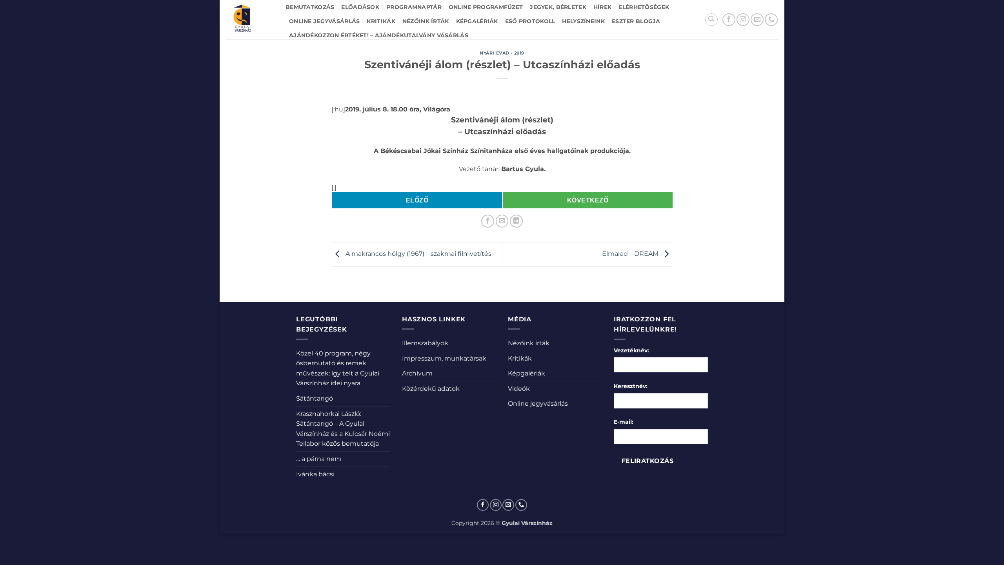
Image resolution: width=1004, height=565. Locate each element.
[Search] (711, 19)
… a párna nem (318, 459)
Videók (519, 388)
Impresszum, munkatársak (444, 358)
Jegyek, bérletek (558, 7)
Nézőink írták (425, 21)
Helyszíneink (583, 21)
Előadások (360, 7)
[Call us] (771, 19)
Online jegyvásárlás (324, 21)
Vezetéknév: (631, 350)
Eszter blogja (636, 21)
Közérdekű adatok (431, 388)
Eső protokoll (530, 21)
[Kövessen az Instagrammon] (743, 19)
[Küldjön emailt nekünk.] (757, 19)
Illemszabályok (425, 343)
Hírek (602, 7)
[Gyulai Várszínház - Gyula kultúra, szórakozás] (250, 19)
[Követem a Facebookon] (728, 19)
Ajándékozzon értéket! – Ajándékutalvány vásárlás (378, 35)
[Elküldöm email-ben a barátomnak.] (502, 221)
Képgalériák (477, 21)
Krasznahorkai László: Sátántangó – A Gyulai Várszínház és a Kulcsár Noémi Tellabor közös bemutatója (343, 429)
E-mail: (623, 421)
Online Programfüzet (486, 7)
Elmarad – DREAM (631, 254)
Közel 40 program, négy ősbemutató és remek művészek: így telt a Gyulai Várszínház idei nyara (337, 368)
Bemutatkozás (310, 7)
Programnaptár (414, 7)
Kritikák (381, 21)
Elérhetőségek (643, 7)
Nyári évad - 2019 (502, 53)
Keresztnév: (631, 386)
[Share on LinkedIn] (516, 221)
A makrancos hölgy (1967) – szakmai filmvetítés (417, 254)
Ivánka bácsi (315, 474)
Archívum (417, 373)
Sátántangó (314, 398)
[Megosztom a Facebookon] (487, 221)
